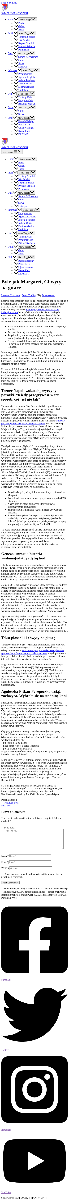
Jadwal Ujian (25, 83)
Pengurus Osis (25, 100)
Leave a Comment (10, 295)
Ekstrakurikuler (26, 86)
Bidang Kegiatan (26, 103)
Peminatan (23, 49)
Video (21, 29)
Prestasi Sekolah (26, 46)
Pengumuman (25, 74)
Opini (10, 107)
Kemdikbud (24, 131)
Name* (5, 856)
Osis (10, 93)
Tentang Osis (25, 97)
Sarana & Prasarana (28, 56)
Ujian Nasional (26, 127)
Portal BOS (24, 124)
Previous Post (9, 802)
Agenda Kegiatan (27, 77)
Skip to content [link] (9, 2)
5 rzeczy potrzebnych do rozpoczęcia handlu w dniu (33, 422)
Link (10, 117)
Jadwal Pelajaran (26, 80)
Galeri (21, 26)
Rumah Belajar (26, 121)
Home (11, 19)
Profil (10, 33)
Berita (21, 23)
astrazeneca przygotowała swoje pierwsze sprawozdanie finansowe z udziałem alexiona (32, 652)
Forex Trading (29, 295)
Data (10, 53)
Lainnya (22, 66)
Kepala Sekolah (26, 43)
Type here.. (9, 827)
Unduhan (23, 90)
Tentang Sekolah (26, 36)
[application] (16, 19)
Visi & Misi (24, 40)
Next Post (7, 805)
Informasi (12, 70)
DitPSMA (23, 134)
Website (5, 868)
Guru (21, 60)
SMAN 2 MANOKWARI (14, 13)
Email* (5, 862)
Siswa (21, 63)
